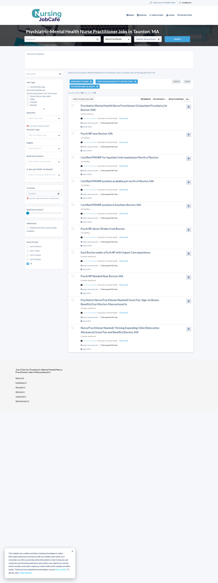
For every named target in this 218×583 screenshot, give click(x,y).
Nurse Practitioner (90, 118)
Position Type (33, 129)
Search (177, 39)
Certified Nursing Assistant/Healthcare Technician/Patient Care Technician (42, 90)
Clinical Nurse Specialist (40, 96)
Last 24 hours (36, 246)
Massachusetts (92, 123)
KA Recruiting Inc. (87, 114)
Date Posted (32, 242)
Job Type (31, 82)
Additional (31, 223)
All (31, 263)
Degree (30, 142)
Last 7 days (35, 250)
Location (31, 188)
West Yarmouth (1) (22, 401)
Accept (72, 551)
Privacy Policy (60, 569)
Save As (176, 81)
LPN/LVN (33, 102)
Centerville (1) (21, 396)
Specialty (31, 112)
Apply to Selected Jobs (83, 99)
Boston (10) (20, 378)
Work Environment (35, 156)
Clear (187, 81)
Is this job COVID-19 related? (40, 169)
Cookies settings (25, 573)
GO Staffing (85, 138)
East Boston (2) (21, 383)
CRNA (32, 99)
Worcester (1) (20, 387)
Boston (84, 123)
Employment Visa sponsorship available (42, 229)
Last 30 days (35, 259)
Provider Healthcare (88, 256)
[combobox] (117, 39)
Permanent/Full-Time (110, 123)
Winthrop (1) (20, 392)
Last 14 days (35, 255)
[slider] (27, 213)
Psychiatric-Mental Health (107, 118)
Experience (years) (35, 209)
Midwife (33, 105)
